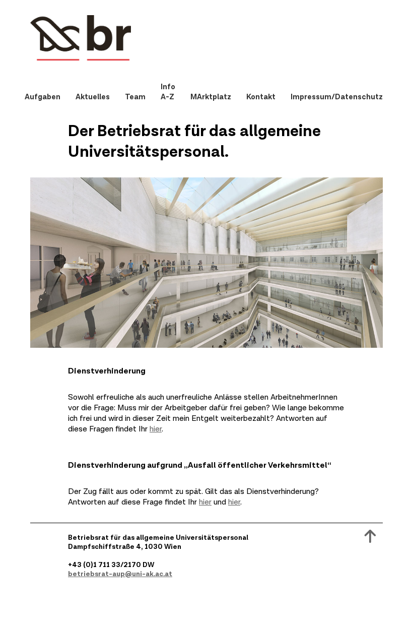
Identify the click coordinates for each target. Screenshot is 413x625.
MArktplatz (210, 97)
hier (156, 429)
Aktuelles (93, 97)
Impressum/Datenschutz (337, 97)
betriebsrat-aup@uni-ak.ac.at (120, 574)
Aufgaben (42, 97)
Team (135, 97)
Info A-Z (168, 92)
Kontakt (261, 97)
